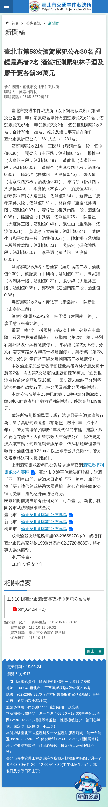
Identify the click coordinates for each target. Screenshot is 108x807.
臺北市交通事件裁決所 (60, 6)
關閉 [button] (6, 6)
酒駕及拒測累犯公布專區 (44, 514)
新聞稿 (53, 23)
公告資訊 (33, 23)
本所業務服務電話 (64, 694)
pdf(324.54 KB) (32, 609)
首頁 (15, 23)
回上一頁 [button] (94, 651)
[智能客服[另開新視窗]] (88, 786)
